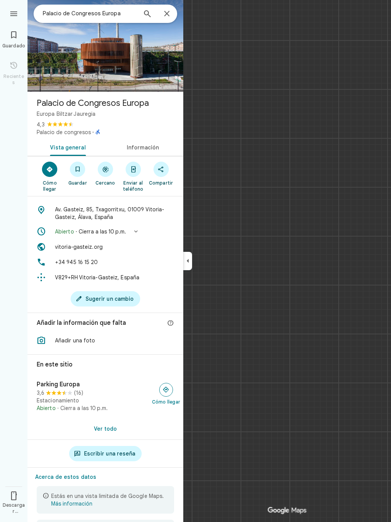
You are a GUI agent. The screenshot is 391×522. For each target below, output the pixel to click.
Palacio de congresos (64, 132)
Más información (71, 503)
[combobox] (90, 13)
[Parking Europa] (105, 396)
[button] (105, 231)
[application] (195, 261)
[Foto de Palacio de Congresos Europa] (105, 46)
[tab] (66, 147)
